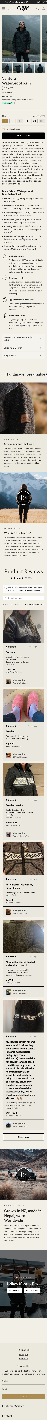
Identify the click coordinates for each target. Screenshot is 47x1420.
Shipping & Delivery (13, 347)
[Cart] (43, 8)
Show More (10, 664)
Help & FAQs (10, 355)
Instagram (23, 1354)
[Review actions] (40, 646)
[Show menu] (3, 8)
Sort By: (28, 605)
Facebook (23, 1358)
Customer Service (13, 1406)
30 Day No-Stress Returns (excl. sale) (19, 339)
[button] (34, 578)
